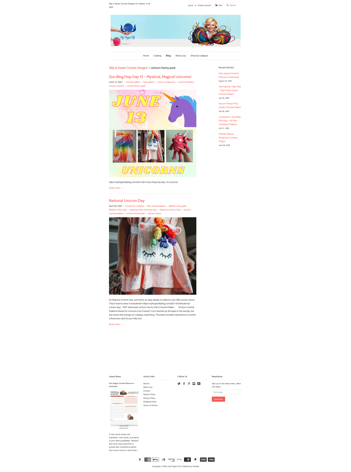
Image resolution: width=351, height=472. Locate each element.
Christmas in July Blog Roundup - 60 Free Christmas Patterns (229, 120)
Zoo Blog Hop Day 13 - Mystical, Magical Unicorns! (150, 76)
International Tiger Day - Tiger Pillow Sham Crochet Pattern (230, 90)
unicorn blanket (185, 81)
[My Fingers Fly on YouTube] (198, 384)
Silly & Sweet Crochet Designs (128, 68)
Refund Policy (149, 394)
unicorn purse (154, 213)
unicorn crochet (116, 85)
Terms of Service (150, 405)
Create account (204, 5)
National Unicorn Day (127, 200)
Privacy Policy (149, 398)
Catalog (157, 55)
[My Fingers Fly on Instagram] (193, 384)
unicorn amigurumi (166, 81)
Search (146, 383)
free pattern (148, 81)
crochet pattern (133, 81)
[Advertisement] (175, 347)
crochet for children (135, 206)
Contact (146, 390)
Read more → (116, 187)
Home (146, 55)
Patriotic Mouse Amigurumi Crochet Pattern (228, 137)
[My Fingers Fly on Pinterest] (188, 384)
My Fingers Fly (174, 466)
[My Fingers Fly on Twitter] (179, 384)
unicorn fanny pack (136, 85)
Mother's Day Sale (118, 209)
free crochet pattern (156, 206)
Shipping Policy (149, 401)
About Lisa (181, 55)
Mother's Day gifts (177, 206)
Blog (168, 55)
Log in (190, 5)
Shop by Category (199, 55)
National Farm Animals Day (143, 209)
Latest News (115, 376)
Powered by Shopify (190, 466)
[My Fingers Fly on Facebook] (184, 384)
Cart (220, 5)
